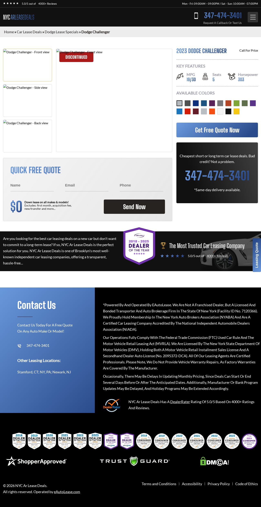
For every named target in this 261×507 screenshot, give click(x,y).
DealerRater (180, 401)
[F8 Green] (245, 103)
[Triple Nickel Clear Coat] (204, 111)
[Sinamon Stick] (228, 103)
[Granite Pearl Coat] (187, 103)
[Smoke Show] (179, 103)
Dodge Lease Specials (62, 32)
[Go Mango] (212, 111)
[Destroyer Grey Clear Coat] (220, 103)
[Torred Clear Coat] (187, 111)
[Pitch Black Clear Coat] (228, 111)
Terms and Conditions (159, 484)
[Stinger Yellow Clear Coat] (236, 111)
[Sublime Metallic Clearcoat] (236, 103)
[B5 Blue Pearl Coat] (179, 111)
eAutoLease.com (67, 491)
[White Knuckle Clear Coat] (220, 111)
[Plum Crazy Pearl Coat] (253, 103)
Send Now (134, 206)
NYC (18, 17)
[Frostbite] (204, 103)
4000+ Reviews (47, 3)
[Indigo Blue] (196, 103)
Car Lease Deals (29, 32)
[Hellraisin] (212, 103)
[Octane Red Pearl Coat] (196, 111)
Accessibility (192, 484)
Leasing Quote (257, 255)
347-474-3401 (223, 15)
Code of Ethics (246, 484)
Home (9, 32)
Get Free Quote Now (217, 130)
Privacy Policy (219, 484)
